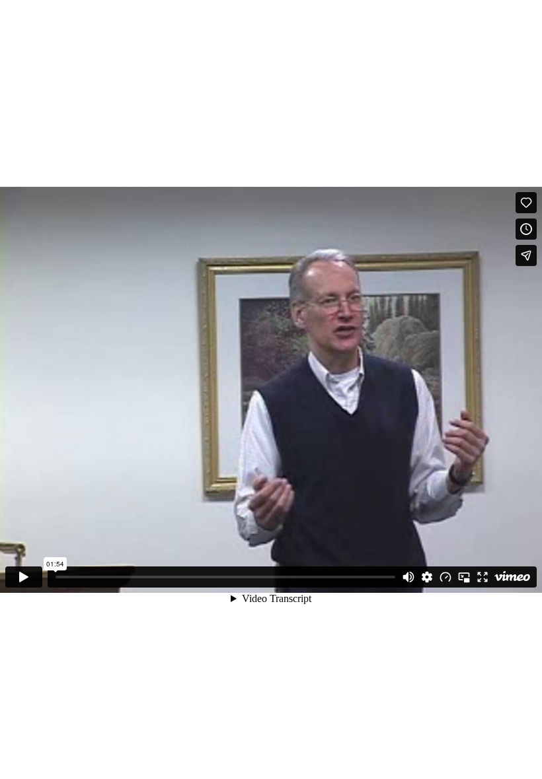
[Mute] (408, 577)
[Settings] (427, 577)
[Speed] (445, 577)
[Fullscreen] (482, 577)
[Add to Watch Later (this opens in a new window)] (526, 229)
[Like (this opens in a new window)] (526, 202)
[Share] (526, 255)
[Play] (23, 577)
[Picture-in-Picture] (464, 577)
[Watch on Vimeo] (512, 577)
